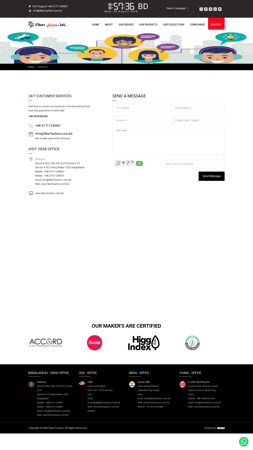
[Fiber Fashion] (47, 24)
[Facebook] (201, 9)
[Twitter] (206, 9)
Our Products (148, 24)
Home (95, 24)
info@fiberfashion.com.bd (53, 133)
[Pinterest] (210, 9)
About (109, 24)
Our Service (126, 24)
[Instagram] (220, 9)
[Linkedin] (215, 9)
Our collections (173, 24)
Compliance (197, 24)
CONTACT (216, 24)
